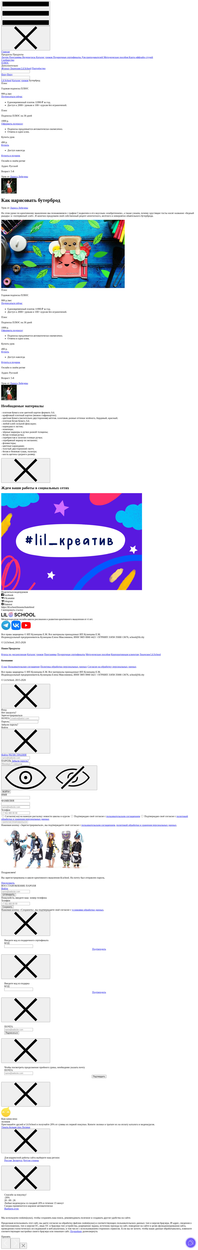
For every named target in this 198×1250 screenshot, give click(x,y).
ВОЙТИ (5, 792)
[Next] (15, 1243)
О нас (4, 666)
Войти (4, 754)
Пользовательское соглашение (24, 666)
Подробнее (76, 1231)
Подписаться (12, 1033)
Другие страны (31, 1160)
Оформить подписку (12, 123)
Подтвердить (99, 949)
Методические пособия (116, 57)
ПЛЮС (5, 63)
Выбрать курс (11, 1208)
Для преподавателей (93, 57)
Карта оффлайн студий (141, 57)
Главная (5, 51)
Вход (3, 74)
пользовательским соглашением (123, 816)
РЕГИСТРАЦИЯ (17, 754)
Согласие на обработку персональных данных (112, 666)
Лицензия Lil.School (20, 68)
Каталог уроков (44, 57)
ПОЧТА (5, 718)
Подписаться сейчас (11, 96)
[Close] (23, 1246)
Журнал (5, 68)
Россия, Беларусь (13, 1160)
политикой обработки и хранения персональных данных (146, 825)
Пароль (5, 721)
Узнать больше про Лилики (15, 1127)
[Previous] (6, 1243)
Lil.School (6, 80)
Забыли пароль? (20, 760)
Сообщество (7, 60)
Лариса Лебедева (19, 176)
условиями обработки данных (87, 910)
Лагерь (5, 57)
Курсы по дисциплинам (13, 654)
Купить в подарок (10, 155)
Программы (15, 57)
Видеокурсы (29, 57)
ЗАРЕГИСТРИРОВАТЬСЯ (14, 822)
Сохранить (7, 907)
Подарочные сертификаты (67, 57)
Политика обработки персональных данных (63, 666)
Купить (5, 145)
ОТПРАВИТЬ (8, 895)
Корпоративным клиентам (125, 654)
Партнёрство (38, 68)
